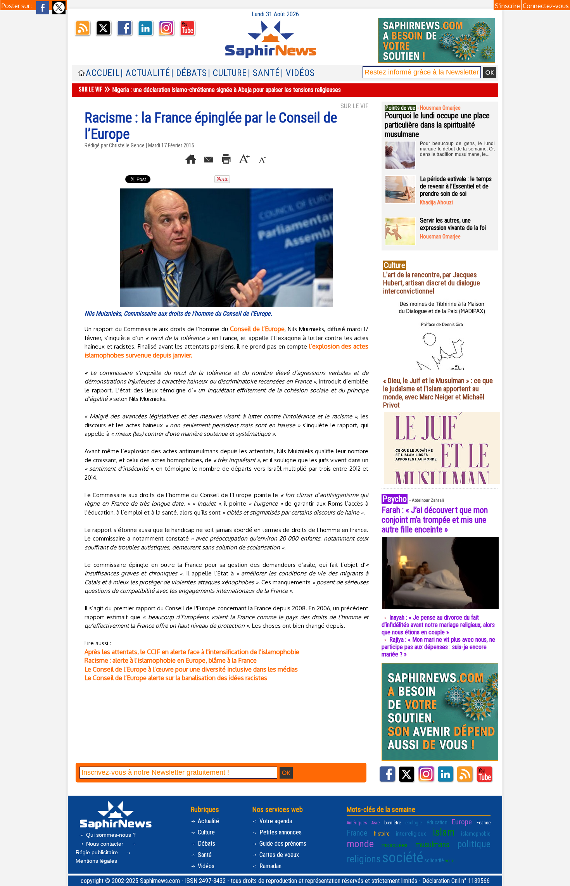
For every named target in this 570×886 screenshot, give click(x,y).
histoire (382, 834)
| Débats (189, 73)
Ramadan (270, 866)
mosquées (395, 845)
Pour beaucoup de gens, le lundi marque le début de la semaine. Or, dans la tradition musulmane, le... (457, 149)
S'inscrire (507, 6)
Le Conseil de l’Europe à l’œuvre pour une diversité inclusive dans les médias (191, 669)
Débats (205, 843)
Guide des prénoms (282, 843)
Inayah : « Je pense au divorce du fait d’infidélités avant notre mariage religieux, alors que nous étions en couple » (438, 625)
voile (449, 861)
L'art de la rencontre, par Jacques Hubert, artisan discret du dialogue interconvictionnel (431, 283)
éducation (437, 822)
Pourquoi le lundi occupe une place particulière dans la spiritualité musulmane (437, 125)
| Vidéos (298, 73)
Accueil (103, 73)
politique (474, 844)
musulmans (432, 844)
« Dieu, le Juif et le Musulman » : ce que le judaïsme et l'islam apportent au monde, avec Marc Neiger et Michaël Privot (438, 393)
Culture (205, 832)
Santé (204, 854)
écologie (413, 823)
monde (360, 844)
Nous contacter (105, 844)
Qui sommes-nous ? (110, 835)
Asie (375, 823)
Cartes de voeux (278, 854)
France (357, 833)
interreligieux (411, 833)
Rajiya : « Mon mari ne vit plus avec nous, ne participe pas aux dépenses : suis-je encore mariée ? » (438, 647)
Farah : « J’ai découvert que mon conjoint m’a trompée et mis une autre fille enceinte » (435, 519)
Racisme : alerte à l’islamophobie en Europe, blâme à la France (171, 660)
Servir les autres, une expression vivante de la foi (453, 224)
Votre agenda (275, 821)
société (402, 858)
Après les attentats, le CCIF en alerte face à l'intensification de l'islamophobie (192, 652)
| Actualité (145, 73)
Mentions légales (96, 861)
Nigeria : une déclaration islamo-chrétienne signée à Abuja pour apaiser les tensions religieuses (226, 89)
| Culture (227, 73)
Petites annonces (280, 832)
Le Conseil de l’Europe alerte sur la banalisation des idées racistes (176, 678)
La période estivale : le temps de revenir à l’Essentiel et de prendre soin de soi (456, 186)
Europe (462, 822)
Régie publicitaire (97, 852)
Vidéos (205, 866)
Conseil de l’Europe (257, 329)
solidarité (434, 860)
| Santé (264, 73)
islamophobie (476, 834)
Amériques (357, 823)
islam (444, 832)
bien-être (392, 823)
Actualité (207, 821)
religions (364, 859)
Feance (484, 823)
